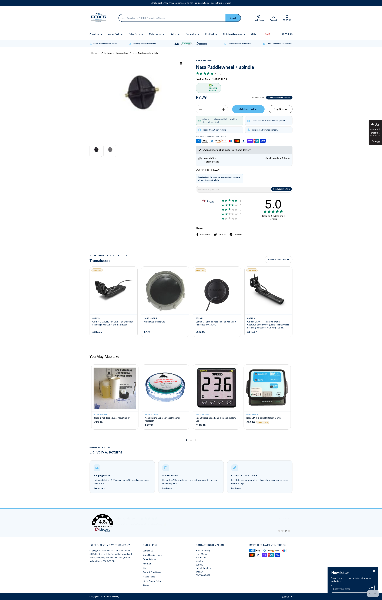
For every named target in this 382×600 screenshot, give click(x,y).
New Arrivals (122, 53)
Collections (106, 53)
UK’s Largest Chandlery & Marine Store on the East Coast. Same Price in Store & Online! (191, 3)
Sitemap (146, 585)
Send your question (281, 189)
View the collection (277, 259)
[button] (190, 43)
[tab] (211, 161)
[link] (191, 523)
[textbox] (234, 189)
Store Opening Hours (152, 555)
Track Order (259, 20)
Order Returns (149, 559)
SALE (267, 34)
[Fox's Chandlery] (98, 17)
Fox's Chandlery (112, 596)
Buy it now (281, 109)
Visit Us (288, 34)
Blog (145, 568)
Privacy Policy (149, 576)
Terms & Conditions (152, 572)
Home (94, 53)
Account (273, 20)
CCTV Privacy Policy (152, 581)
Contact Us (148, 550)
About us (147, 563)
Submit (233, 18)
